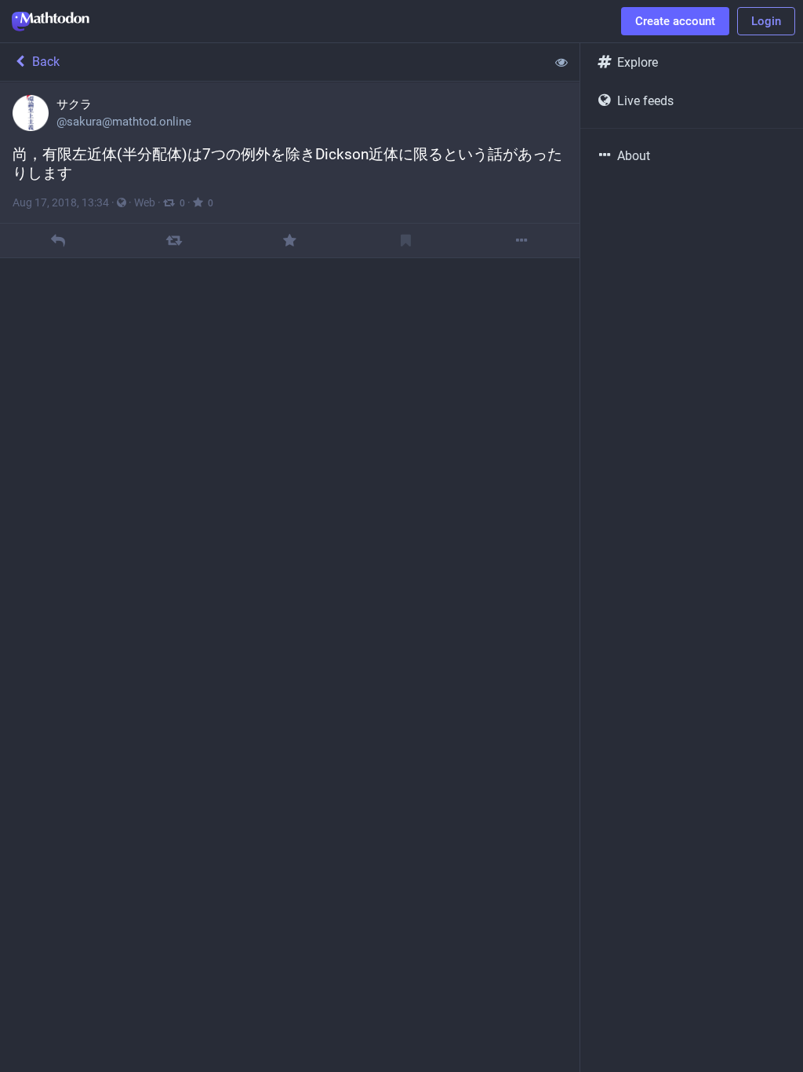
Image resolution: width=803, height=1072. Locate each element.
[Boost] (174, 241)
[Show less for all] (561, 62)
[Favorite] (290, 241)
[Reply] (58, 241)
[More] (522, 241)
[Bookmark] (406, 241)
